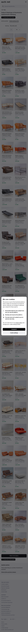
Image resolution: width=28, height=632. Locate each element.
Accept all (14, 329)
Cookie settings (14, 333)
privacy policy (18, 322)
